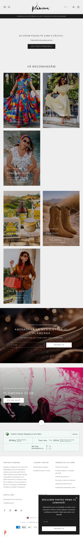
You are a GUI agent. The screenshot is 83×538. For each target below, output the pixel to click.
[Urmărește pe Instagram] (10, 510)
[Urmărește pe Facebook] (4, 510)
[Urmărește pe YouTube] (16, 510)
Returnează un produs (40, 467)
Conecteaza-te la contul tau (12, 499)
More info (75, 434)
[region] (41, 395)
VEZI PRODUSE (16, 240)
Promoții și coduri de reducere (65, 480)
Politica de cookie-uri (62, 477)
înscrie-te (59, 345)
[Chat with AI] (5, 532)
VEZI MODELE (16, 122)
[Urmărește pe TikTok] (21, 510)
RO (66, 7)
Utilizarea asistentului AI (63, 484)
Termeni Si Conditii (61, 467)
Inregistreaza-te (8, 503)
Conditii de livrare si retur (41, 471)
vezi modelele (17, 180)
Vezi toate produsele (41, 46)
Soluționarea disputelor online (65, 487)
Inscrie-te (59, 529)
